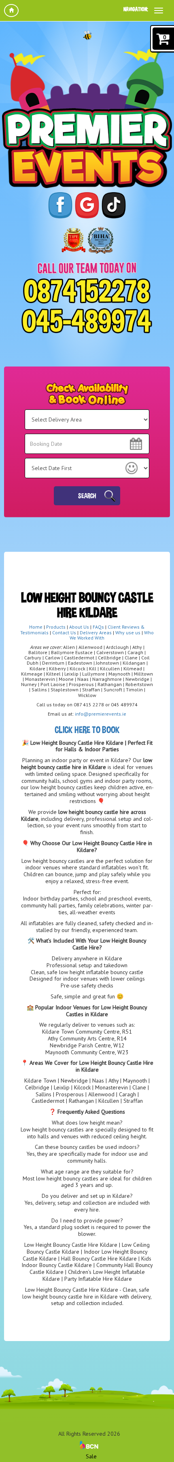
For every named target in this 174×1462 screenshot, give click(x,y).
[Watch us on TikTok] (114, 205)
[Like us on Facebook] (60, 205)
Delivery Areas (96, 632)
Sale (91, 1456)
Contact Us (64, 632)
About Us (79, 627)
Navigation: (135, 9)
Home (35, 627)
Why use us (127, 632)
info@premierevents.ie (100, 714)
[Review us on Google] (87, 205)
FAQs (98, 627)
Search (87, 496)
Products (56, 627)
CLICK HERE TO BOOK (87, 729)
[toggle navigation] (159, 10)
